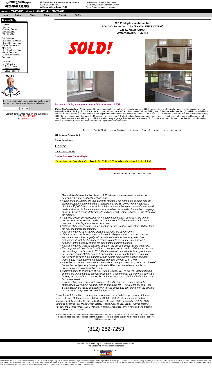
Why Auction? (8, 32)
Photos (61, 146)
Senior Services (9, 52)
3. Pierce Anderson (11, 68)
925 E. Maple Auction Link (67, 135)
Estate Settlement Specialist (10, 46)
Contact (62, 15)
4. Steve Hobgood (10, 71)
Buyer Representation (12, 43)
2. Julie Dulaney (9, 66)
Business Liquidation (11, 41)
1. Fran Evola (8, 64)
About (46, 15)
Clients (33, 15)
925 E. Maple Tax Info (65, 152)
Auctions (19, 15)
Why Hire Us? (8, 34)
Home (5, 15)
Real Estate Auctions (11, 50)
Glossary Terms (9, 29)
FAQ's (78, 15)
